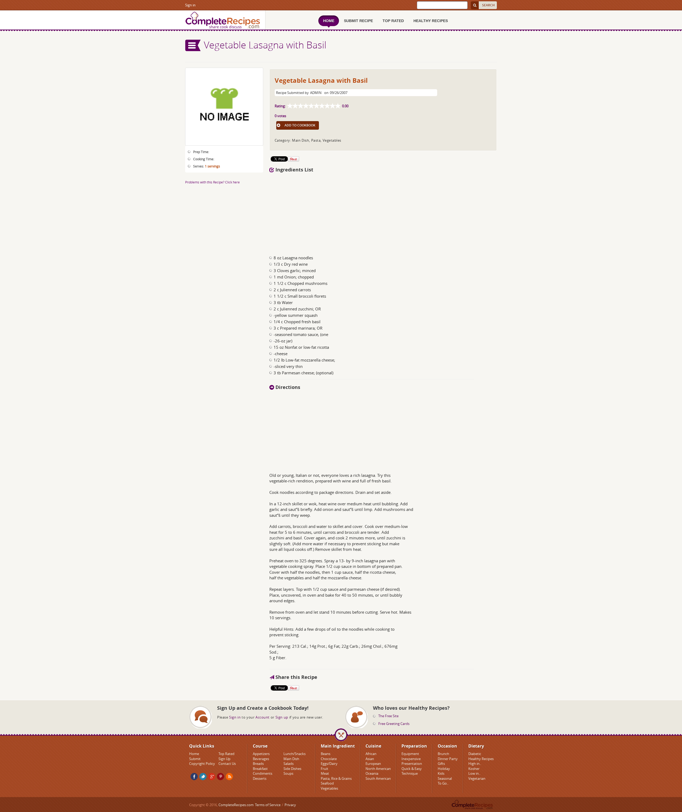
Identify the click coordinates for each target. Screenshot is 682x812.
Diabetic (474, 753)
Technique (409, 773)
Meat (325, 773)
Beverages (261, 758)
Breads (258, 763)
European (373, 763)
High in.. (474, 763)
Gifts (441, 763)
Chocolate (329, 758)
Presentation (411, 763)
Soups (288, 773)
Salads (288, 763)
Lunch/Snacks (294, 753)
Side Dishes (292, 768)
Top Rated (226, 753)
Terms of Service (268, 804)
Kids (441, 773)
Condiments (262, 773)
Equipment (410, 753)
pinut (220, 776)
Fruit (324, 768)
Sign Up (224, 758)
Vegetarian (476, 778)
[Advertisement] (352, 212)
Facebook (194, 776)
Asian (370, 758)
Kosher (474, 768)
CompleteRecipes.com (236, 804)
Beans (325, 753)
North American (378, 768)
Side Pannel (193, 45)
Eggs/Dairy (329, 763)
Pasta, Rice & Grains (336, 778)
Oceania (372, 773)
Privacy (290, 804)
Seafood (327, 783)
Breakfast (260, 768)
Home (194, 753)
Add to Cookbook (300, 125)
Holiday (444, 768)
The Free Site (388, 715)
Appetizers (261, 753)
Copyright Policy (202, 763)
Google (212, 776)
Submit (195, 758)
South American (378, 778)
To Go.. (443, 783)
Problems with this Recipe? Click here (212, 182)
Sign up (281, 717)
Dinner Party (448, 758)
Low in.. (474, 773)
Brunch (443, 753)
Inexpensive (411, 758)
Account (262, 717)
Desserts (259, 778)
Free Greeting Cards (393, 723)
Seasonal (445, 778)
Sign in (190, 5)
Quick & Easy (411, 768)
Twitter (203, 776)
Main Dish (291, 758)
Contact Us (227, 763)
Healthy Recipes (481, 758)
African (371, 753)
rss (229, 776)
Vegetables (329, 788)
